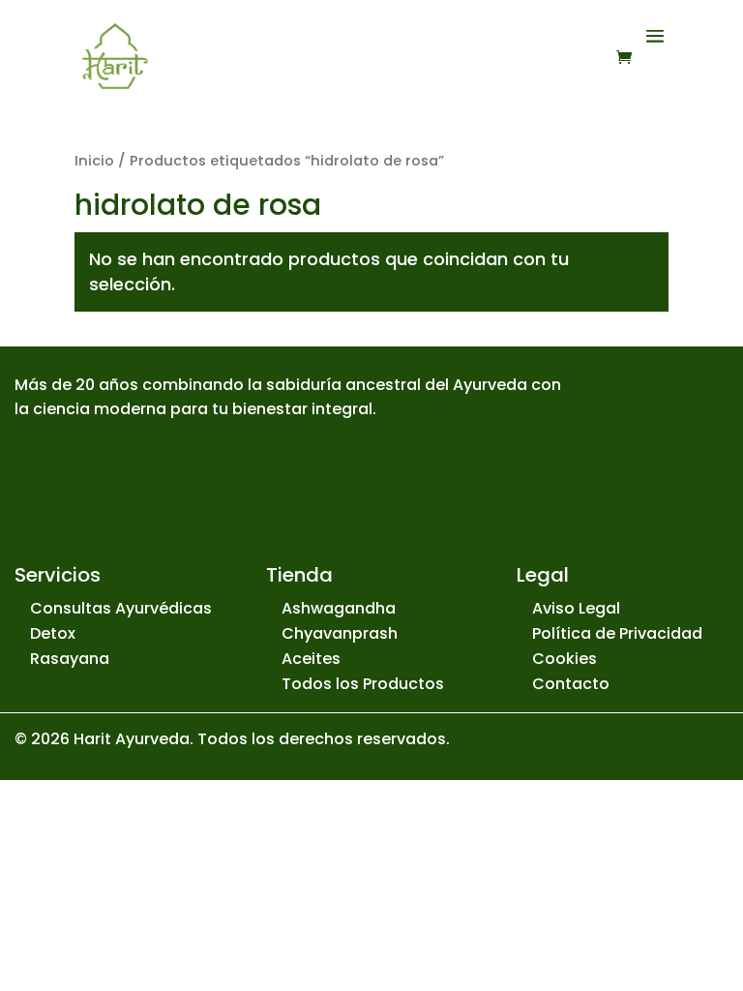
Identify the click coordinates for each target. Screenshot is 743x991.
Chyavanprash (340, 633)
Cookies (564, 658)
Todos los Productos (363, 684)
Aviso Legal (576, 608)
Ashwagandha (339, 608)
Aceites (311, 658)
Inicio (94, 160)
